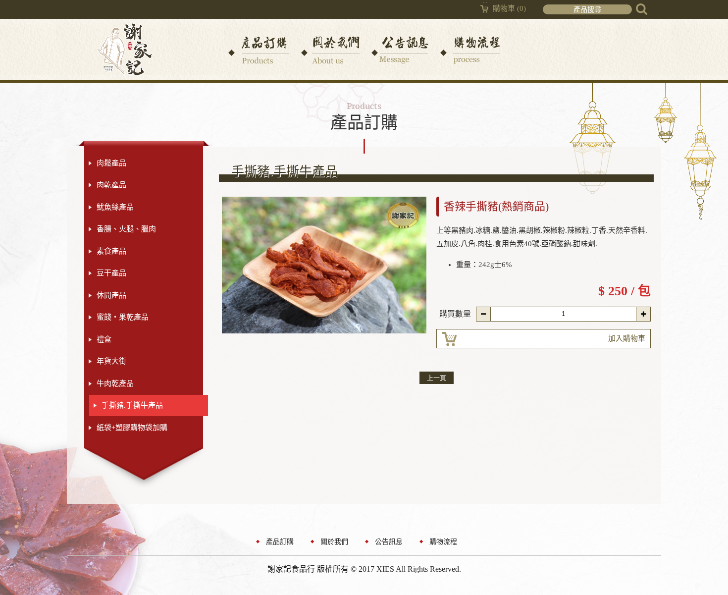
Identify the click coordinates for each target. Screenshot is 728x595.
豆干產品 (111, 273)
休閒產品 (111, 295)
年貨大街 (111, 361)
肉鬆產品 (111, 163)
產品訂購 (280, 541)
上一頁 (436, 377)
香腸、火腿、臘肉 (126, 229)
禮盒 (104, 339)
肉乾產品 (111, 185)
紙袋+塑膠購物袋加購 (132, 428)
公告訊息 (389, 541)
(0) (509, 8)
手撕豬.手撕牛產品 (132, 405)
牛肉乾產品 (115, 383)
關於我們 (334, 541)
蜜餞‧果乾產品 (123, 317)
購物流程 (443, 541)
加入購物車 (626, 338)
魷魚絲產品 (115, 207)
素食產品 (111, 251)
